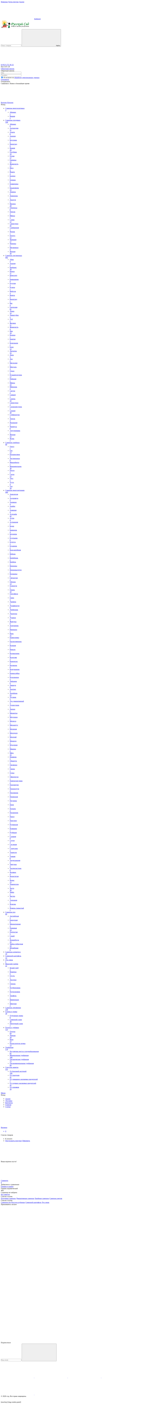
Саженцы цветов (55, 1198)
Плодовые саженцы (8, 1198)
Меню (3, 1093)
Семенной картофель (33, 1202)
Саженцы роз (6, 1202)
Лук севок (45, 1202)
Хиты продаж (13, 2)
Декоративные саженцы (25, 1198)
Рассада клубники (18, 1202)
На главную (5, 1194)
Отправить (5, 79)
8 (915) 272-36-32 (7, 65)
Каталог (4, 102)
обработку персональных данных (26, 77)
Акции (21, 2)
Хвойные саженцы (42, 1198)
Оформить (26, 1141)
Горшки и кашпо (7, 1186)
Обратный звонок (7, 69)
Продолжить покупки (13, 1141)
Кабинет (37, 19)
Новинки (4, 2)
